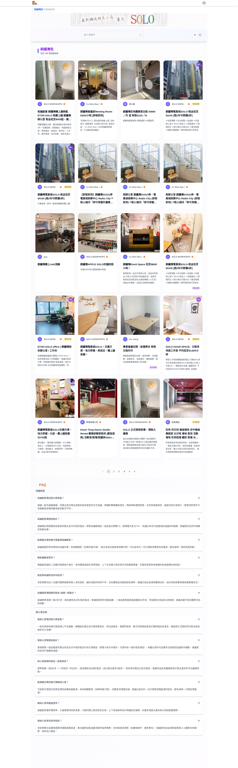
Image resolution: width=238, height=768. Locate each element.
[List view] (200, 35)
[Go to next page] (134, 471)
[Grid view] (195, 35)
